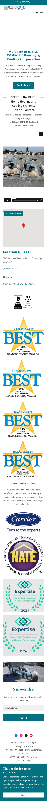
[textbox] (23, 708)
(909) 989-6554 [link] (23, 2)
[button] (41, 13)
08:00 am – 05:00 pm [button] (23, 284)
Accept (23, 795)
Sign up (23, 717)
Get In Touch (23, 85)
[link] (15, 13)
